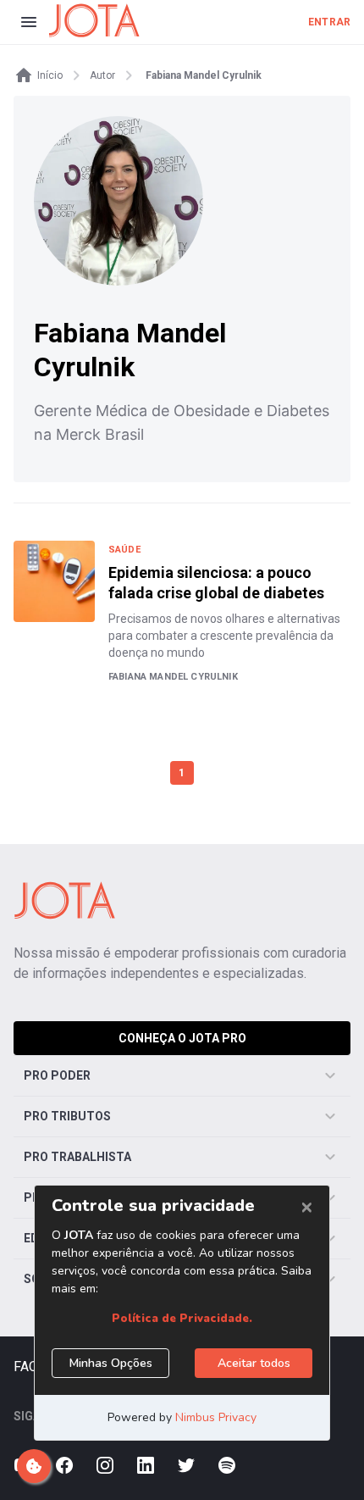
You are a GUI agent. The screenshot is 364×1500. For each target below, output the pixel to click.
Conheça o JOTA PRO (182, 1038)
